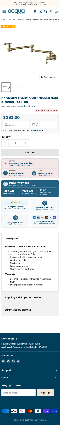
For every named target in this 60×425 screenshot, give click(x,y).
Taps (18, 20)
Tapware (11, 20)
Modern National (28, 106)
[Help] (40, 12)
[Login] (51, 12)
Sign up (45, 392)
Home (3, 20)
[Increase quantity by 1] (25, 143)
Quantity (5, 137)
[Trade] (35, 12)
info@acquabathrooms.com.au (24, 343)
